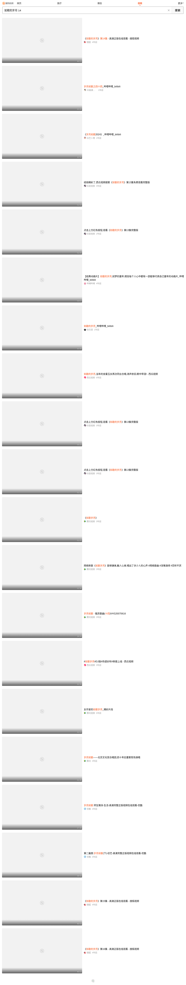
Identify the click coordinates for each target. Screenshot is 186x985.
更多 (180, 3)
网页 (19, 3)
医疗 (59, 3)
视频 (140, 3)
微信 (100, 3)
